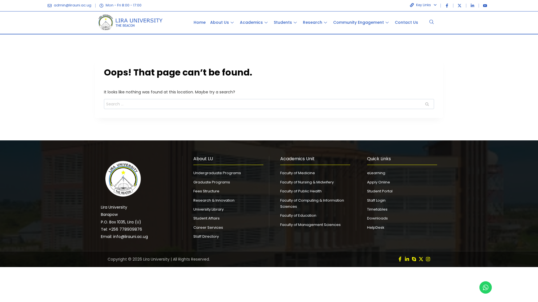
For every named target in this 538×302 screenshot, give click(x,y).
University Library (208, 209)
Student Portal (380, 191)
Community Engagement (358, 22)
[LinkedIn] (472, 5)
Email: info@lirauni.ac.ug (124, 236)
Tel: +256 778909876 (121, 229)
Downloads (377, 218)
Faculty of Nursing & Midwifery (307, 182)
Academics (251, 22)
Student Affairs (206, 218)
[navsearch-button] (431, 22)
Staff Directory (206, 236)
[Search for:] (269, 104)
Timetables (377, 209)
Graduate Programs (211, 182)
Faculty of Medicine (297, 173)
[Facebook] (447, 5)
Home (200, 22)
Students (283, 22)
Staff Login (376, 200)
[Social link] (400, 259)
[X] (459, 5)
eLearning (376, 173)
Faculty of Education (298, 215)
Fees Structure (206, 191)
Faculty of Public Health (301, 191)
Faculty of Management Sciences (310, 224)
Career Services (208, 227)
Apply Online (378, 182)
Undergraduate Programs (217, 173)
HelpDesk (375, 227)
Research (312, 22)
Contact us (406, 22)
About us (219, 22)
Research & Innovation (214, 200)
